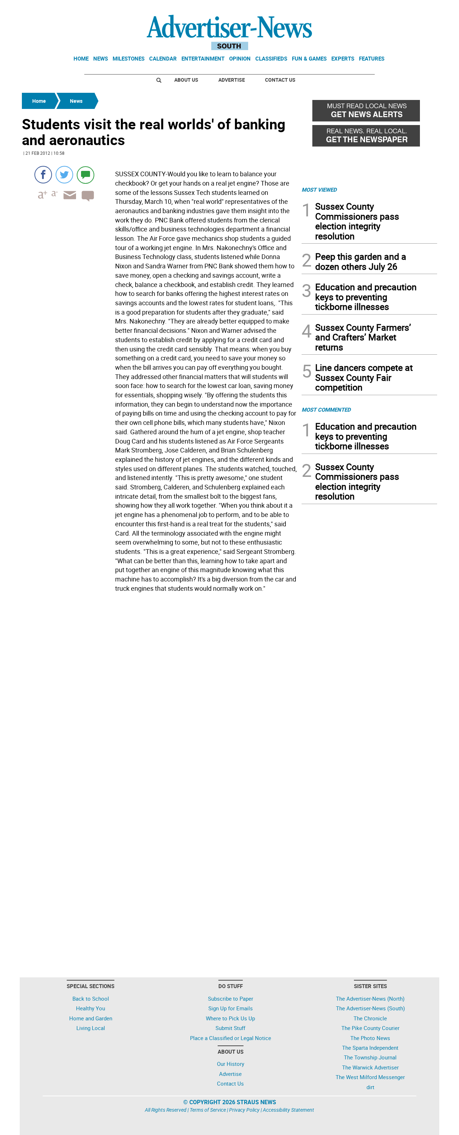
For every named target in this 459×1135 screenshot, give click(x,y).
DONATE (420, 8)
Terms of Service (208, 1109)
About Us (186, 79)
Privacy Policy (244, 1109)
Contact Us (280, 79)
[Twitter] (64, 174)
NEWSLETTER (379, 8)
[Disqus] (159, 693)
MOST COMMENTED (326, 409)
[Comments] (85, 174)
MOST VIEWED (319, 189)
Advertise (231, 79)
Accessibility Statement (288, 1109)
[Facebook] (43, 174)
